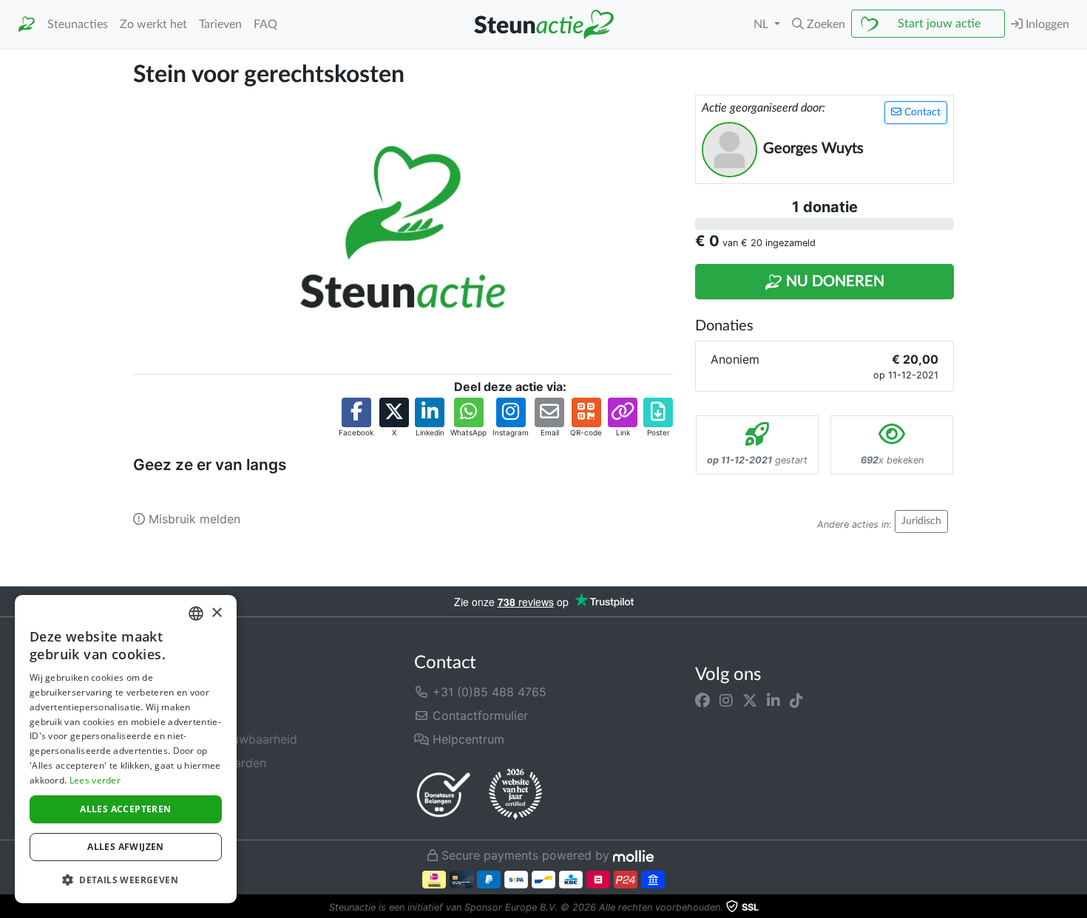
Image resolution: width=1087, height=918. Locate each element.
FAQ (265, 24)
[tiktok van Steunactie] (796, 700)
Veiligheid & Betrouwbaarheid (215, 739)
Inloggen (1046, 24)
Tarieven (220, 24)
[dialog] (126, 749)
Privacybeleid (171, 786)
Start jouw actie (939, 24)
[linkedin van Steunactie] (773, 700)
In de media (165, 715)
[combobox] (196, 613)
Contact (921, 112)
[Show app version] (1076, 907)
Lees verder (95, 780)
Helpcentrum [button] (466, 739)
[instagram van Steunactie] (726, 700)
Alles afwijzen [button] (125, 846)
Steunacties (77, 24)
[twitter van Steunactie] (749, 700)
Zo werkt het (153, 24)
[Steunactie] (26, 25)
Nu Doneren (833, 281)
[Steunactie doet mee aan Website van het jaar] (515, 794)
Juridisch (921, 521)
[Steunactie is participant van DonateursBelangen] (443, 794)
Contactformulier (478, 715)
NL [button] (762, 24)
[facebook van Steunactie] (702, 700)
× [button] (216, 613)
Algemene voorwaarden (199, 762)
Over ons (158, 691)
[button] (818, 24)
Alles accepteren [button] (125, 809)
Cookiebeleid (170, 810)
